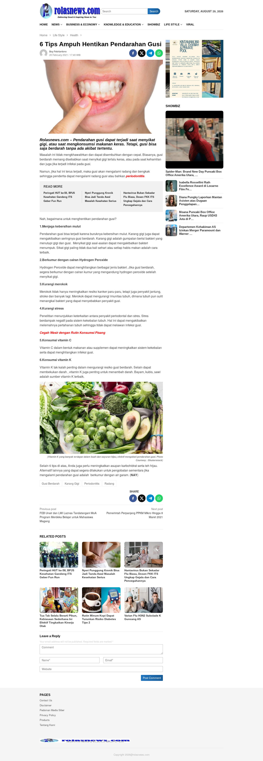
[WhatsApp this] (159, 53)
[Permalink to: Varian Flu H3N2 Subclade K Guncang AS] (143, 600)
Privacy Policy (48, 715)
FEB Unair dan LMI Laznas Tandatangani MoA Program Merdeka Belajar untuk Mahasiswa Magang (68, 515)
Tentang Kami (47, 725)
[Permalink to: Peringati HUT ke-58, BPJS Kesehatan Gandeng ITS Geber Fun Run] (59, 554)
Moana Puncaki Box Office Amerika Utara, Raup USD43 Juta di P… (198, 215)
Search (154, 11)
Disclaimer (45, 705)
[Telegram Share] (150, 53)
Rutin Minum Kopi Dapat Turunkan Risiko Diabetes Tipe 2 (99, 619)
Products (45, 720)
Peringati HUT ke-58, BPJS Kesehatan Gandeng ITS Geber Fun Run (59, 197)
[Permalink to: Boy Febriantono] (43, 53)
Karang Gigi (72, 483)
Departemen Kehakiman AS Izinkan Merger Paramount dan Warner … (199, 230)
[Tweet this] (142, 53)
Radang (109, 483)
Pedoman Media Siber (52, 710)
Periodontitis (91, 483)
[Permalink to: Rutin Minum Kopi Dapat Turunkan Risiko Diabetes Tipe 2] (101, 600)
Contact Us (46, 700)
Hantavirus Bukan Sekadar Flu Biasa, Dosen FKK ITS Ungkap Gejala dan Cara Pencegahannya (139, 198)
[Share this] (133, 53)
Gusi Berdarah (50, 483)
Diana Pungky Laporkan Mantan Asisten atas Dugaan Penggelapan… (200, 200)
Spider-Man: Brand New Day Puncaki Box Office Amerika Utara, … (194, 173)
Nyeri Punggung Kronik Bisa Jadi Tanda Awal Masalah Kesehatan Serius (100, 197)
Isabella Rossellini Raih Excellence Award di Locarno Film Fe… (198, 186)
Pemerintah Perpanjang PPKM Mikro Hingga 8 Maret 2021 (134, 513)
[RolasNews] (70, 11)
